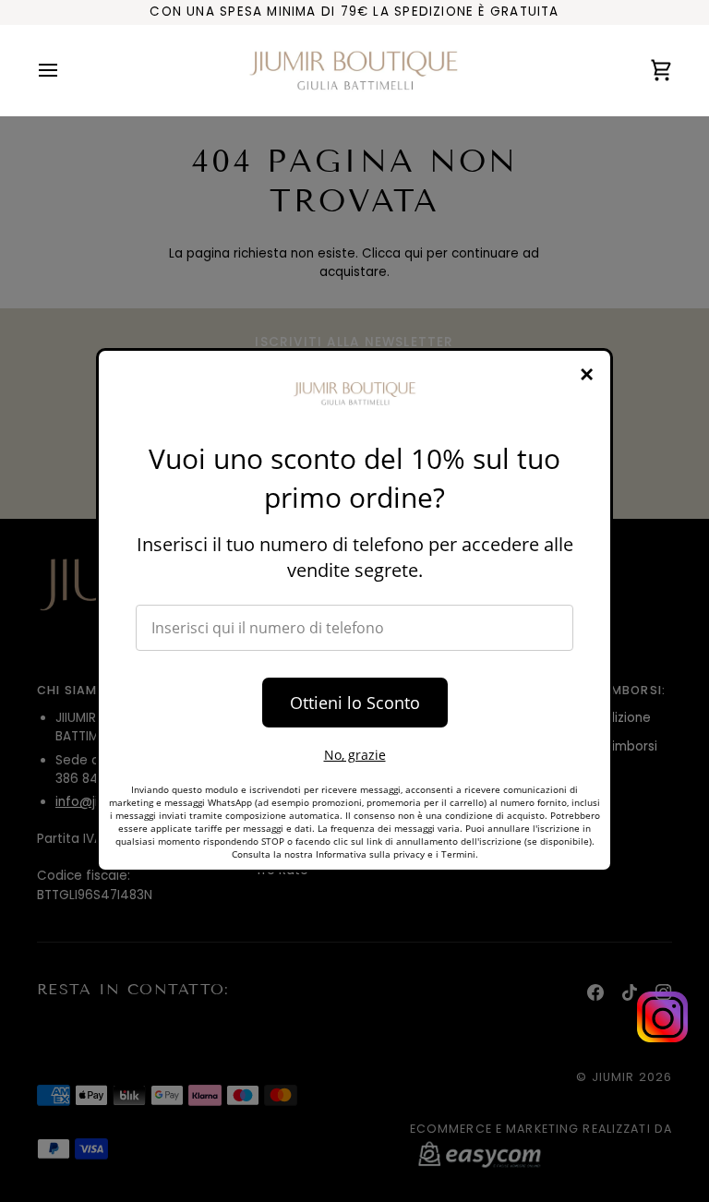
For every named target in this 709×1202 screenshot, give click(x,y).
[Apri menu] (64, 70)
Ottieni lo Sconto (355, 702)
